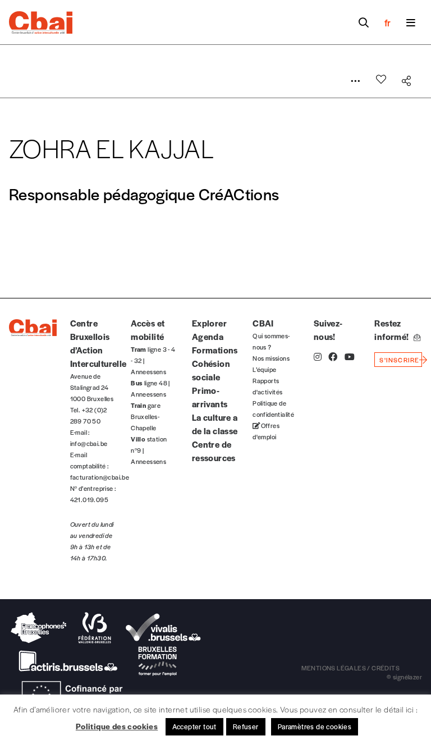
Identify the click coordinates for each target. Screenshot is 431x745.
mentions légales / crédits (350, 667)
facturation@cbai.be (100, 476)
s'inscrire (399, 359)
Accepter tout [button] (194, 726)
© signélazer (404, 676)
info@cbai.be (89, 443)
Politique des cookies (117, 726)
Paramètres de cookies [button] (314, 726)
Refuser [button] (246, 726)
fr (387, 22)
